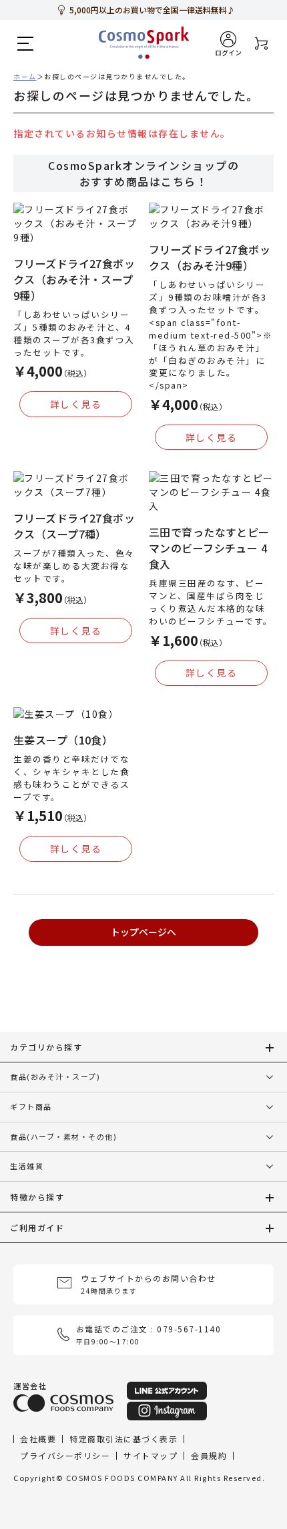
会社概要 (38, 1438)
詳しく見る (76, 404)
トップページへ (143, 931)
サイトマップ (150, 1455)
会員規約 (209, 1455)
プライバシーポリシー (65, 1455)
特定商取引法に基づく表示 (123, 1438)
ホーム (25, 76)
